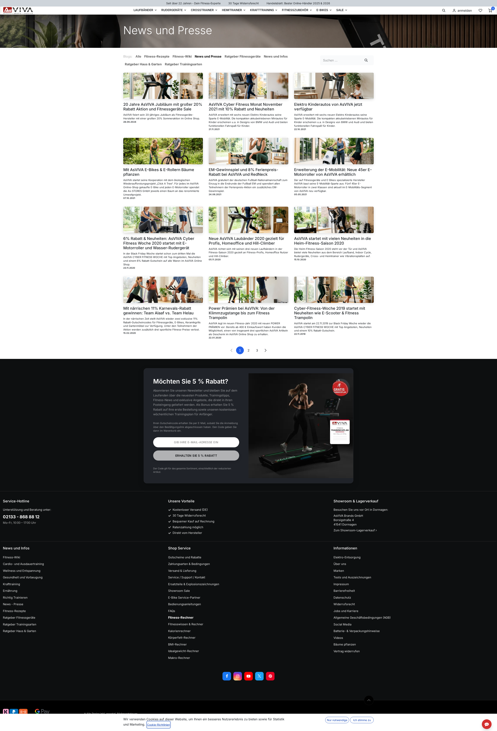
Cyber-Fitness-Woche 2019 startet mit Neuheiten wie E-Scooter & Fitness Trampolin (329, 313)
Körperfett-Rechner (181, 637)
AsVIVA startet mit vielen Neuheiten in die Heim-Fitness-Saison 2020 (332, 241)
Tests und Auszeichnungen (352, 577)
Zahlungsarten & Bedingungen (189, 564)
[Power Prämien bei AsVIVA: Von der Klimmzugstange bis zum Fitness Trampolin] (248, 290)
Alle (138, 56)
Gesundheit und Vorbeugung (23, 577)
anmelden (465, 10)
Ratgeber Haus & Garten (19, 631)
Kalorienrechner (179, 631)
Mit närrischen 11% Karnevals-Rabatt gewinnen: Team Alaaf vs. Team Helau (158, 310)
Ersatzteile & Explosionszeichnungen (193, 584)
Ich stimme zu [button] (362, 720)
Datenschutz (342, 597)
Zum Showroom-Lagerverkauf (355, 530)
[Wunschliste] (480, 10)
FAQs (171, 611)
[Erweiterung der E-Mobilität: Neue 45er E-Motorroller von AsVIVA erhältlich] (334, 151)
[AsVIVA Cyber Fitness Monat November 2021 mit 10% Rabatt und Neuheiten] (248, 86)
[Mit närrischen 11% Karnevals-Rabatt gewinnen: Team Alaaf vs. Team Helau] (163, 290)
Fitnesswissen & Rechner (185, 624)
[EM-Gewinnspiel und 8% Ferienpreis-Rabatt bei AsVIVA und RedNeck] (248, 151)
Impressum (341, 584)
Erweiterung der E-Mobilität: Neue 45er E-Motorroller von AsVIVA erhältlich (333, 172)
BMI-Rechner (177, 644)
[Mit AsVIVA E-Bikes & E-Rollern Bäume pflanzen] (163, 151)
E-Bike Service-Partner (184, 597)
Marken (339, 571)
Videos (338, 638)
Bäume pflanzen (345, 644)
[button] (444, 10)
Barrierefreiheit (344, 591)
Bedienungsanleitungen (184, 604)
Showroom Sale (179, 591)
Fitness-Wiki (11, 557)
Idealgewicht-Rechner (183, 651)
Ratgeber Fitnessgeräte (19, 617)
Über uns (340, 564)
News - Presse (13, 604)
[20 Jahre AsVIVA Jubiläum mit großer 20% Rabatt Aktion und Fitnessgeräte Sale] (163, 86)
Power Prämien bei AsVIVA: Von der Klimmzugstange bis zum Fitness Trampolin (242, 313)
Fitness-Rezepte (14, 611)
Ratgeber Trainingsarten (19, 624)
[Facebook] (226, 676)
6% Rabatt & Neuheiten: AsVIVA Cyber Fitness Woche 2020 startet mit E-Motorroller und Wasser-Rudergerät (158, 243)
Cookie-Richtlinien (158, 724)
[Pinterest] (270, 676)
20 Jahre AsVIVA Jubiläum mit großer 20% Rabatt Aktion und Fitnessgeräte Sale (162, 106)
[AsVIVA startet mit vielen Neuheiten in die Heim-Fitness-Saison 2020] (334, 220)
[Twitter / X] (259, 676)
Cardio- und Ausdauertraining (23, 564)
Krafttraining (11, 584)
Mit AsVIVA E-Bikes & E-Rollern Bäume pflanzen (158, 172)
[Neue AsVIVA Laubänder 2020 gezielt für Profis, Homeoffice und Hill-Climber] (248, 220)
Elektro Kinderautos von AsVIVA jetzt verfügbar (328, 106)
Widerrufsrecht (344, 604)
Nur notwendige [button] (337, 720)
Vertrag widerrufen (347, 651)
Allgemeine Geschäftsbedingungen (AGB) (362, 617)
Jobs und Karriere (346, 611)
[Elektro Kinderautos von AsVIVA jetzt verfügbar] (334, 86)
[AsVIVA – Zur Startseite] (18, 10)
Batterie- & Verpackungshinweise (357, 631)
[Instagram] (237, 676)
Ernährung (10, 591)
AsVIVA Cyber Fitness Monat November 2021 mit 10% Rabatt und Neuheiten (245, 106)
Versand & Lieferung (182, 571)
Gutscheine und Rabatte (184, 557)
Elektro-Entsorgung (347, 557)
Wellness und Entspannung (21, 571)
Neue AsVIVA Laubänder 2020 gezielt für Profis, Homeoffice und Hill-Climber (246, 241)
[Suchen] (366, 60)
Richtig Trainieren (15, 597)
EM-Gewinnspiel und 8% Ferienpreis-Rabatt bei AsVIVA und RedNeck (243, 172)
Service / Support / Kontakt (186, 577)
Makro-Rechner (179, 658)
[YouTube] (248, 676)
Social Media (342, 624)
